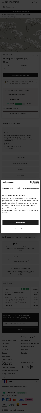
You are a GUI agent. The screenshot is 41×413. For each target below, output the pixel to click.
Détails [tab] (18, 188)
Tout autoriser (20, 222)
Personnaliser (19, 229)
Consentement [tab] (7, 188)
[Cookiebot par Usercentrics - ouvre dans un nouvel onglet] (30, 182)
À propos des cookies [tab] (31, 188)
